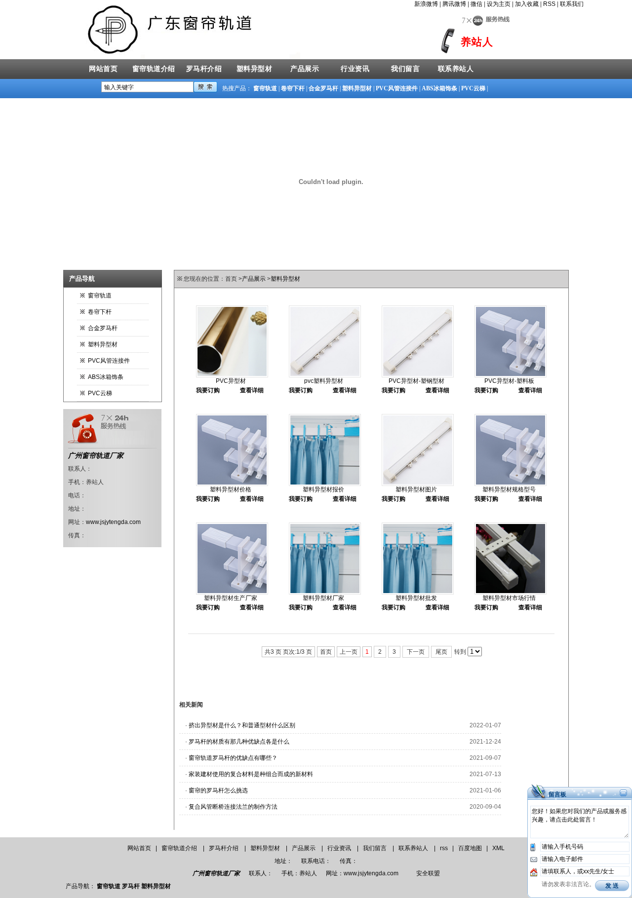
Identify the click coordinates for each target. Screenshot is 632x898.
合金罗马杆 (323, 88)
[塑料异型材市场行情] (510, 592)
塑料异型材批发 (416, 598)
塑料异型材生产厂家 (230, 598)
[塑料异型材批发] (418, 592)
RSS (549, 3)
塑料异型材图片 (416, 489)
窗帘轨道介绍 (153, 69)
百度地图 (470, 848)
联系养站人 (456, 69)
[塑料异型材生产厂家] (232, 592)
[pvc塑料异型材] (325, 375)
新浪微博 (426, 3)
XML (498, 848)
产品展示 (304, 69)
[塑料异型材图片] (418, 484)
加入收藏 (527, 3)
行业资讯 (355, 69)
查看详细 (252, 390)
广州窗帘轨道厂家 (95, 455)
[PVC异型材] (232, 375)
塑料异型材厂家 (323, 598)
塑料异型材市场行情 (509, 598)
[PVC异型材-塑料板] (510, 375)
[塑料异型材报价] (325, 484)
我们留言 (405, 69)
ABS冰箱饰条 (439, 88)
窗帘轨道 (265, 88)
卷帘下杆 (293, 88)
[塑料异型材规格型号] (510, 484)
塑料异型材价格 (230, 489)
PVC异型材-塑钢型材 (416, 380)
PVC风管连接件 (397, 88)
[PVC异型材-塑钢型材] (418, 375)
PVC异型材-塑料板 (509, 380)
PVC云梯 (473, 88)
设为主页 (499, 3)
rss (444, 848)
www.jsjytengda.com (113, 522)
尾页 (441, 651)
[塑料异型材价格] (232, 484)
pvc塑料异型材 (323, 380)
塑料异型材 (255, 69)
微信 (476, 3)
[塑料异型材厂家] (325, 592)
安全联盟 (428, 873)
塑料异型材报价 (323, 489)
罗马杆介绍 (204, 69)
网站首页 (103, 69)
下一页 (416, 651)
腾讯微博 (454, 3)
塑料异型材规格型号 (509, 489)
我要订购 (208, 390)
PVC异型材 (231, 380)
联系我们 (572, 3)
